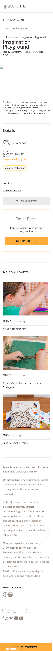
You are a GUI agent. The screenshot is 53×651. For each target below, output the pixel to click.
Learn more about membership (20, 547)
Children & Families (15, 167)
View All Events (15, 19)
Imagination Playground (15, 159)
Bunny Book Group (15, 443)
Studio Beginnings (14, 329)
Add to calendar (28, 200)
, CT (12, 190)
